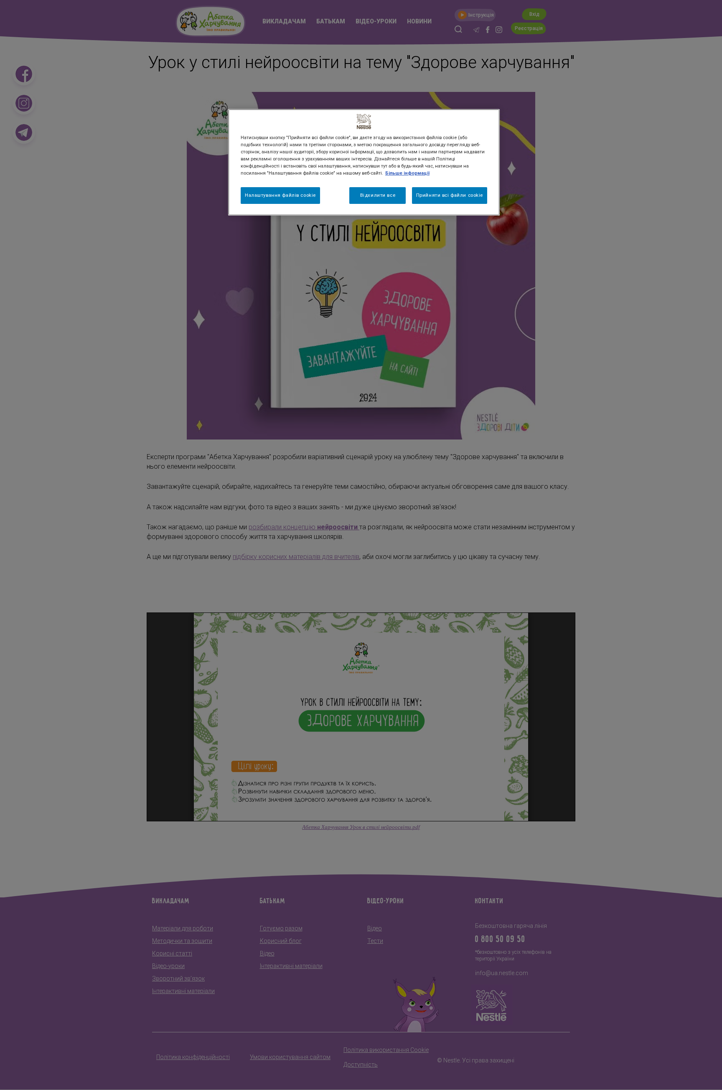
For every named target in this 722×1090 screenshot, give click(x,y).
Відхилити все (377, 195)
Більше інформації (407, 173)
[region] (364, 162)
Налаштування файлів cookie (280, 195)
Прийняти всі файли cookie (449, 195)
